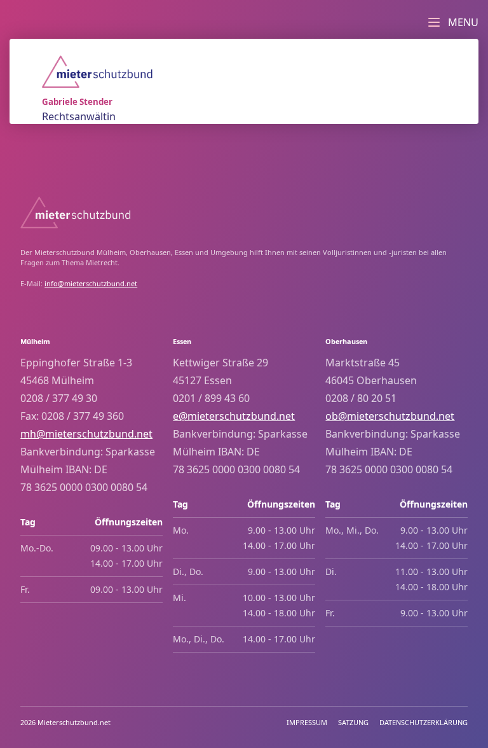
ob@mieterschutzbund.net (389, 416)
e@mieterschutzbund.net (234, 416)
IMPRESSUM (307, 722)
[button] (451, 19)
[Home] (97, 71)
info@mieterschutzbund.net (90, 283)
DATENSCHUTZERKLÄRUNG (423, 722)
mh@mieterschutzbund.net (86, 434)
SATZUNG (353, 722)
